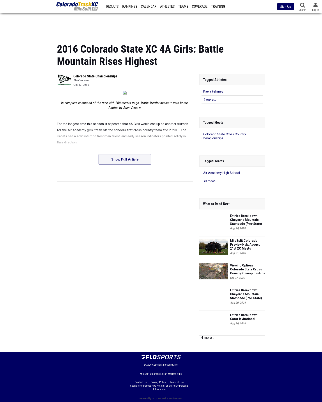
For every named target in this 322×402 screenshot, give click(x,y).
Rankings (129, 7)
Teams (183, 7)
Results (112, 7)
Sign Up (285, 6)
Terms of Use (177, 382)
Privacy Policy (158, 382)
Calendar (148, 7)
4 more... (207, 338)
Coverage (199, 7)
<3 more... (210, 181)
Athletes (167, 7)
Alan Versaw (81, 80)
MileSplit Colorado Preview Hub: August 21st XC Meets (245, 244)
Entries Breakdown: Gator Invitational (244, 317)
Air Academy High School (221, 173)
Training (218, 7)
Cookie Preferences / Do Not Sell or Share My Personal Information (159, 387)
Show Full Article (124, 159)
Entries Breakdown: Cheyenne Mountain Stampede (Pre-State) (246, 219)
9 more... (209, 100)
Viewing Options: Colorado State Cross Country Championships (247, 269)
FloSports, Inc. (170, 364)
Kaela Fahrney (213, 91)
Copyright (157, 364)
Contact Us (141, 382)
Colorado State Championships (95, 76)
